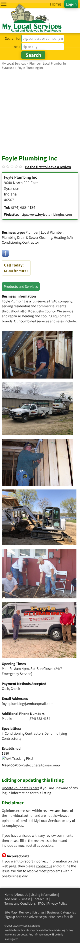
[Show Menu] (3, 4)
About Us (21, 894)
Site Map (10, 912)
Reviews (25, 912)
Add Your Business (17, 899)
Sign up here (13, 917)
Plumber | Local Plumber (44, 232)
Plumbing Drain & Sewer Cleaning (27, 237)
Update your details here (20, 787)
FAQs (41, 903)
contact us (44, 866)
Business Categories (61, 912)
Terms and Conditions (20, 903)
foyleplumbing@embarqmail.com (28, 703)
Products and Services (21, 286)
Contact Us (40, 899)
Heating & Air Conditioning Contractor (38, 240)
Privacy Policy (57, 903)
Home (8, 894)
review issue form (47, 840)
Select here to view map (41, 765)
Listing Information (44, 894)
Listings (39, 912)
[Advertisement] (40, 112)
